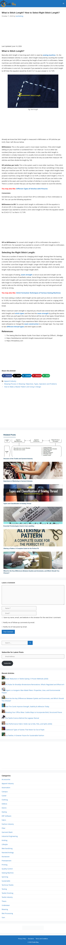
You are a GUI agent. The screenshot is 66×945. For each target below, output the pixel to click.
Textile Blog (35, 942)
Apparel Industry (10, 381)
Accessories (6, 779)
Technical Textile (7, 885)
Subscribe (7, 663)
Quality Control (7, 869)
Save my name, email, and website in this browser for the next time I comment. (32, 617)
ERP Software (6, 816)
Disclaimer (31, 938)
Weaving (5, 909)
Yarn (3, 917)
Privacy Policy (22, 938)
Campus (5, 792)
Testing (4, 889)
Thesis (4, 901)
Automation (6, 787)
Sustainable (6, 881)
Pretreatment (6, 861)
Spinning (5, 877)
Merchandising (7, 848)
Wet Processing (7, 913)
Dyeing (4, 812)
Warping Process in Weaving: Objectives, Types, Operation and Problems (30, 384)
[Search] (30, 643)
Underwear (6, 905)
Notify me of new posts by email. (15, 627)
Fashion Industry (8, 824)
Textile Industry (7, 897)
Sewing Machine (7, 873)
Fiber (3, 828)
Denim (4, 808)
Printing (4, 865)
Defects (4, 804)
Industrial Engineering (10, 836)
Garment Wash (7, 832)
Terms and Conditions (42, 938)
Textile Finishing (7, 893)
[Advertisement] (33, 32)
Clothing (5, 800)
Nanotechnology (8, 852)
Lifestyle (5, 844)
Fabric (4, 820)
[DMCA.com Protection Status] (33, 929)
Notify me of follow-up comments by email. (19, 622)
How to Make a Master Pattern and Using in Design (22, 387)
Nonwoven (6, 857)
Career (4, 796)
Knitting (4, 840)
